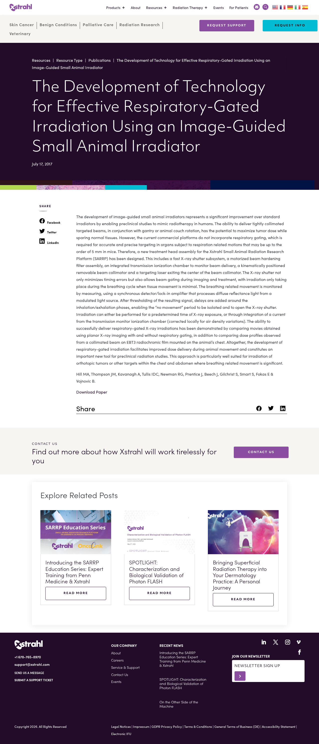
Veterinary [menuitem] (20, 33)
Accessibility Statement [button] (278, 726)
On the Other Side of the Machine (179, 704)
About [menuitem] (136, 7)
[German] (290, 6)
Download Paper (91, 392)
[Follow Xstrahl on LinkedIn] (264, 642)
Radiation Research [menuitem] (139, 24)
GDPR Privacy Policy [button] (167, 726)
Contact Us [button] (119, 674)
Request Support (226, 25)
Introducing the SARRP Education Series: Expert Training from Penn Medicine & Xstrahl (74, 571)
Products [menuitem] (113, 7)
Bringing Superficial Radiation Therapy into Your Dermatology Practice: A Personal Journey (240, 574)
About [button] (116, 652)
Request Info (290, 25)
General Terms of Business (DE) (237, 726)
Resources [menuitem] (154, 7)
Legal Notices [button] (121, 726)
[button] (33, 680)
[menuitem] (257, 7)
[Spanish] (305, 6)
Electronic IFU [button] (121, 733)
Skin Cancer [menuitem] (21, 24)
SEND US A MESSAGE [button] (29, 673)
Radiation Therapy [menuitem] (188, 7)
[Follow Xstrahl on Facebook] (300, 652)
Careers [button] (117, 660)
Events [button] (116, 681)
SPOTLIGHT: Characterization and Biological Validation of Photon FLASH (156, 571)
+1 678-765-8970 (27, 656)
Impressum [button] (141, 726)
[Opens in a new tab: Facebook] (259, 410)
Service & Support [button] (125, 667)
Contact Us (261, 452)
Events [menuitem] (218, 7)
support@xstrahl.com (32, 664)
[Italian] (298, 6)
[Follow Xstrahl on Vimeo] (299, 642)
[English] (275, 6)
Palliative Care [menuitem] (98, 24)
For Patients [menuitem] (238, 7)
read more (76, 593)
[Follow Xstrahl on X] (276, 642)
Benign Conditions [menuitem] (58, 24)
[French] (283, 6)
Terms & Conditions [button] (198, 726)
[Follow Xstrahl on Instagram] (288, 642)
